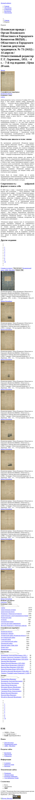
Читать (3, 70)
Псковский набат (6, 617)
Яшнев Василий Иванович (9, 693)
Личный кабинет (6, 3)
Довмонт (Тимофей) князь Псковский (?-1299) (15, 673)
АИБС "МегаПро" (10, 746)
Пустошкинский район (8, 637)
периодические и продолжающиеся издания (14, 615)
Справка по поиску (7, 268)
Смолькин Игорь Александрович (11, 691)
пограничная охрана (7, 621)
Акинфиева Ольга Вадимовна (10, 689)
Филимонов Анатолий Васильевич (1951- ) (14, 655)
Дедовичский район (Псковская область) (13, 635)
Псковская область (6, 93)
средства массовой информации (11, 623)
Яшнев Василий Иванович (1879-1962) (13, 663)
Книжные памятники (10, 776)
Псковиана (7, 773)
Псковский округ (6, 649)
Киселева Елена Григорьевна (10, 683)
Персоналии (8, 12)
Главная (6, 6)
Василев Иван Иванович (8, 695)
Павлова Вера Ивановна (8, 661)
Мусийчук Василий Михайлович (11, 697)
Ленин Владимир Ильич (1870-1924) (12, 669)
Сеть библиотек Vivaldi (11, 778)
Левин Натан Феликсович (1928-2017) (12, 665)
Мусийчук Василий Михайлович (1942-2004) (15, 671)
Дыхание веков (9, 775)
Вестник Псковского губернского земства (14, 625)
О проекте (7, 763)
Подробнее (8, 301)
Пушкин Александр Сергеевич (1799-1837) (14, 657)
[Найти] (18, 677)
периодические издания (8, 609)
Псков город (5, 647)
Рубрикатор (7, 9)
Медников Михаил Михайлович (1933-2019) (14, 659)
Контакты (7, 766)
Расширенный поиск (10, 744)
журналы (4, 619)
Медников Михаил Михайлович (11, 687)
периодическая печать (8, 611)
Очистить (4, 602)
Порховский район (7, 643)
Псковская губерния (7, 633)
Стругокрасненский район (9, 641)
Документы (7, 8)
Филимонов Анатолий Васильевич (12, 681)
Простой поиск (9, 742)
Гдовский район (6, 639)
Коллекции (7, 11)
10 (5, 262)
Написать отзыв (9, 764)
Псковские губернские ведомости (11, 613)
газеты (3, 97)
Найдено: (19, 270)
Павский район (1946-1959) (9, 645)
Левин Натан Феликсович (9, 685)
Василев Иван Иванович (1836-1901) (12, 667)
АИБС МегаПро (10, 270)
